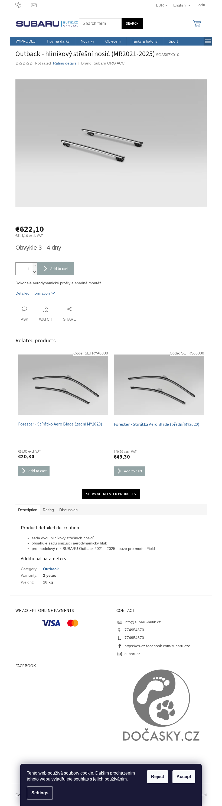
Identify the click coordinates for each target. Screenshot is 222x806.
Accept (184, 776)
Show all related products (111, 494)
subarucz (132, 654)
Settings (39, 793)
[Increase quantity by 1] (34, 266)
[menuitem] (25, 41)
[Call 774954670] (23, 5)
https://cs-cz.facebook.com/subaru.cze (157, 646)
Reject (157, 776)
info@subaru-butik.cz (143, 622)
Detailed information (32, 293)
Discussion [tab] (68, 510)
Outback (51, 569)
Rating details (64, 63)
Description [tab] (27, 510)
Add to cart (59, 269)
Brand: (103, 63)
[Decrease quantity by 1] (34, 272)
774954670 (134, 630)
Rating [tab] (48, 510)
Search (132, 23)
